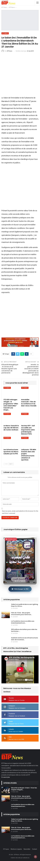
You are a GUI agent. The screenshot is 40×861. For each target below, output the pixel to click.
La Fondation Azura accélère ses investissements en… (22, 622)
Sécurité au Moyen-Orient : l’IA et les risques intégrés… (24, 789)
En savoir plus (5, 777)
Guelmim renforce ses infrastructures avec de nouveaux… (24, 639)
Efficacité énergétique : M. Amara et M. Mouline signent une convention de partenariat (9, 369)
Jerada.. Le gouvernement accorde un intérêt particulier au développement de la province (30, 370)
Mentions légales (16, 849)
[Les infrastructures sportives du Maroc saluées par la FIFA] (11, 442)
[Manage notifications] (35, 856)
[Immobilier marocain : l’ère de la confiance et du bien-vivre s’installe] (29, 392)
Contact (34, 849)
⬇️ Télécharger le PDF (20, 589)
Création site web (15, 857)
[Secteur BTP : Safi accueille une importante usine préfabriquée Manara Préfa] (29, 418)
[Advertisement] (20, 75)
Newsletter (27, 849)
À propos (6, 849)
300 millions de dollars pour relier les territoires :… (24, 630)
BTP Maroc (5, 33)
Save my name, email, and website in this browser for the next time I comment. (20, 512)
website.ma (26, 857)
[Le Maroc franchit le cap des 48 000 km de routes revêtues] (11, 418)
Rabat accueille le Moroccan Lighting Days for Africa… (24, 605)
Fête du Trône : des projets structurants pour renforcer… (21, 614)
